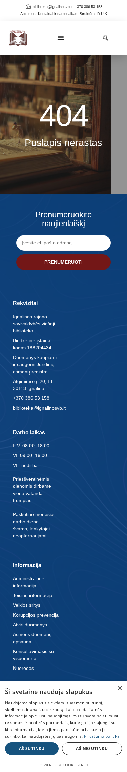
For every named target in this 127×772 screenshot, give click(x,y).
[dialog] (63, 726)
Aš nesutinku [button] (92, 748)
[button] (61, 38)
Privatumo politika (102, 736)
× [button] (119, 688)
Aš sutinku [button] (32, 748)
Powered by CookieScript (63, 764)
